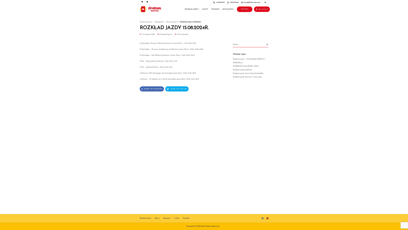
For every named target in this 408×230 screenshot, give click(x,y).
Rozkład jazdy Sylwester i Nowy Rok (247, 77)
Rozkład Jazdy (191, 9)
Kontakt (186, 218)
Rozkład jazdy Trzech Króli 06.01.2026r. (248, 73)
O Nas (176, 218)
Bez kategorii (183, 34)
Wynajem (215, 9)
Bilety (205, 9)
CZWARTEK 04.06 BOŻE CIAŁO (246, 66)
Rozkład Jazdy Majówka (242, 70)
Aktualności (228, 9)
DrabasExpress (166, 34)
